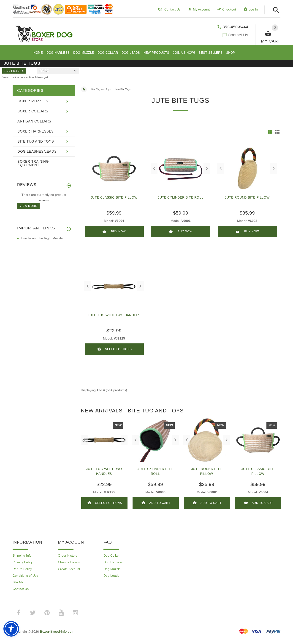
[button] (274, 10)
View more (28, 205)
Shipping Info (22, 555)
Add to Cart (159, 503)
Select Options (118, 349)
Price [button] (44, 71)
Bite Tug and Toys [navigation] (101, 89)
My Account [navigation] (201, 9)
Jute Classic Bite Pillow (114, 197)
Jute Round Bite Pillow (247, 197)
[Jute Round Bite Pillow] (247, 168)
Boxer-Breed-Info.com (57, 631)
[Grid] (270, 132)
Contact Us (238, 35)
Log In (253, 9)
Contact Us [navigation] (172, 9)
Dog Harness (112, 562)
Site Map (19, 582)
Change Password (71, 562)
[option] (180, 168)
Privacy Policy (23, 562)
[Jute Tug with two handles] (114, 286)
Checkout (229, 9)
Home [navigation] (84, 89)
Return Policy (22, 569)
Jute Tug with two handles (114, 315)
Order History (67, 555)
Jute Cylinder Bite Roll (180, 197)
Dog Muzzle (112, 569)
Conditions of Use (25, 575)
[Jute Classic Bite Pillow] (114, 168)
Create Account (69, 569)
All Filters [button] (14, 70)
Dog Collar (111, 555)
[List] (277, 132)
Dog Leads (111, 575)
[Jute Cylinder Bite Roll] (180, 168)
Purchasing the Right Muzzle (42, 238)
